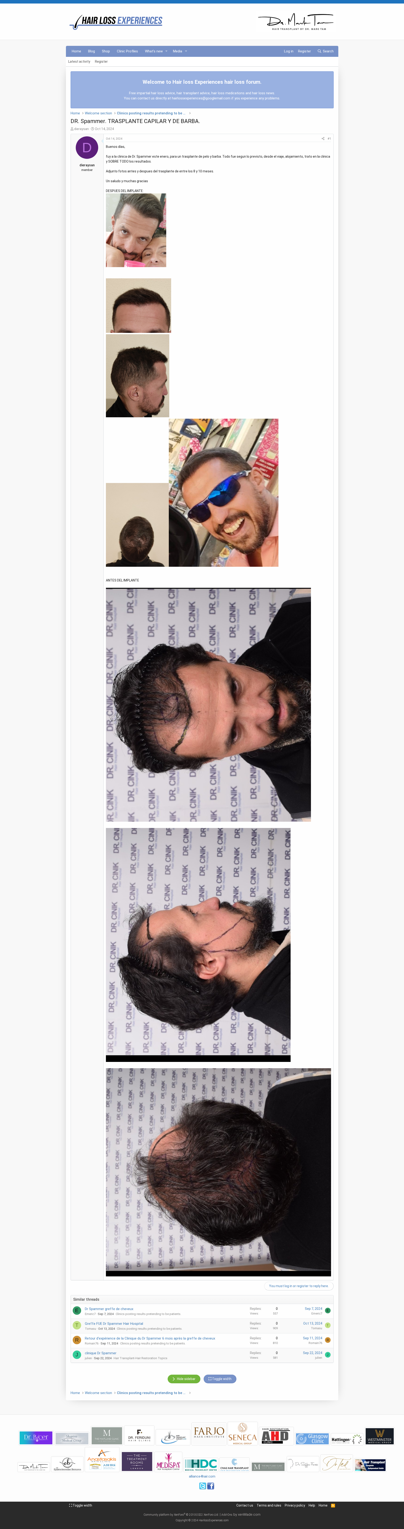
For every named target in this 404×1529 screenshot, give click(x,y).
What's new (154, 51)
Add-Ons (226, 1514)
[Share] (323, 139)
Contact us (244, 1505)
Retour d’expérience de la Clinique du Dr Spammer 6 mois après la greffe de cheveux (150, 1338)
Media (177, 51)
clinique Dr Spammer (100, 1353)
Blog (91, 51)
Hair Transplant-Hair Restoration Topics (140, 1358)
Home (76, 51)
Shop (106, 51)
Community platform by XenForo (181, 1514)
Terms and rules (269, 1505)
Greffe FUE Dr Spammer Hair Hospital (114, 1324)
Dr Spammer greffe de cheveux (109, 1309)
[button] (166, 51)
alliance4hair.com (202, 1476)
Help (312, 1505)
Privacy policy (295, 1505)
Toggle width (82, 1505)
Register (101, 61)
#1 (329, 138)
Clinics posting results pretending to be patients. (148, 1314)
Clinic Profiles (127, 51)
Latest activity (79, 61)
